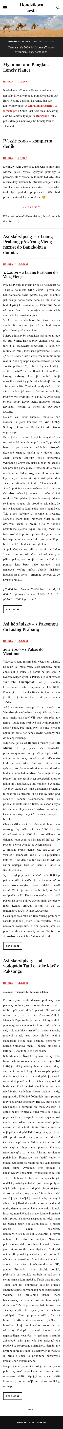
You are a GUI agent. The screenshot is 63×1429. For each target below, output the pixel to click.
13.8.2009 (22, 264)
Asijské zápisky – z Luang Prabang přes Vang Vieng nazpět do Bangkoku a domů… (28, 244)
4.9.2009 (22, 158)
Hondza (8, 81)
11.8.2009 (22, 983)
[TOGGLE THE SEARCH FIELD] (58, 7)
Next (31, 1409)
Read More (12, 609)
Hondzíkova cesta (31, 7)
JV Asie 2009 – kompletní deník (27, 143)
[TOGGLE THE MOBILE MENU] (5, 7)
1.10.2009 (22, 81)
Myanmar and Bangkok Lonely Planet (26, 67)
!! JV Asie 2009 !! (31, 207)
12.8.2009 (22, 641)
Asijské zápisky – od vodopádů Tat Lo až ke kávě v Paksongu (31, 966)
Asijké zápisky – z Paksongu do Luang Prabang (30, 626)
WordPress (39, 1422)
